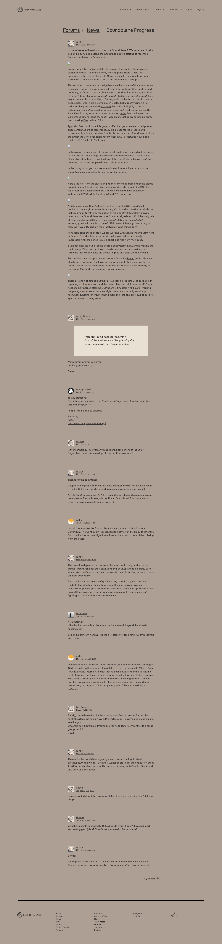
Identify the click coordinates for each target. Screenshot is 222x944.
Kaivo (58, 919)
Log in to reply (151, 878)
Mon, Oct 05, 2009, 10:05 (85, 45)
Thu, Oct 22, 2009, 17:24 (85, 523)
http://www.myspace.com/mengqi (87, 423)
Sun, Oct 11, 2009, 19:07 (85, 392)
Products (124, 10)
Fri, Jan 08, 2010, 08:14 (84, 710)
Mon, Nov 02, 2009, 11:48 (86, 560)
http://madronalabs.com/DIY (87, 495)
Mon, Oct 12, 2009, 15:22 (85, 444)
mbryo (80, 441)
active (79, 788)
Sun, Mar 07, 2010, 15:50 (85, 820)
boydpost (81, 707)
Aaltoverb (60, 917)
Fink (85, 120)
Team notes (99, 922)
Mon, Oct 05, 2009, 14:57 (85, 319)
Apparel (59, 930)
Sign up (200, 10)
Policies (97, 930)
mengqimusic (84, 389)
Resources (142, 10)
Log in (189, 10)
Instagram (137, 914)
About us (160, 10)
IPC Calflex (84, 140)
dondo (80, 818)
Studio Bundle (62, 928)
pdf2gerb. (105, 107)
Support (98, 928)
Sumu (59, 925)
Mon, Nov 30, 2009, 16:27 (86, 659)
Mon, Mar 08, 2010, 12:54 (85, 850)
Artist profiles (100, 917)
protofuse (81, 613)
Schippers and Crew (137, 233)
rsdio (79, 520)
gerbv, (123, 113)
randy (79, 42)
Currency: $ (174, 10)
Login (173, 914)
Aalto (58, 914)
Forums (71, 30)
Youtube (136, 917)
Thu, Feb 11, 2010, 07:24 (85, 791)
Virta (58, 922)
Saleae (130, 259)
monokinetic (83, 316)
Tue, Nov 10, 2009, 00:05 (85, 616)
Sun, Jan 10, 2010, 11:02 (85, 754)
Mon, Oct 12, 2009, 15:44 (85, 474)
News (93, 30)
